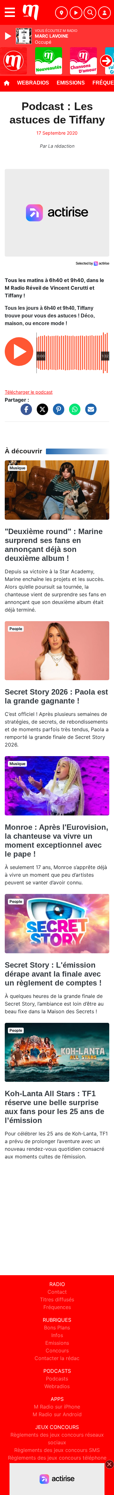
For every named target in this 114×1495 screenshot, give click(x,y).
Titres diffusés (57, 1299)
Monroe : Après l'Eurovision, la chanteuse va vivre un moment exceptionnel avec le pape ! (56, 840)
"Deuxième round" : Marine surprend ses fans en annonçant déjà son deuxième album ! (54, 544)
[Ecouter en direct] (76, 12)
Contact (57, 1292)
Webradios (33, 83)
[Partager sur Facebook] (24, 412)
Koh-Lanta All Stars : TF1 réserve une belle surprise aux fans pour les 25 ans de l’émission (54, 1107)
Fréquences (57, 1307)
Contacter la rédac (57, 1358)
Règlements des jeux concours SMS (57, 1450)
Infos (57, 1335)
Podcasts (57, 1378)
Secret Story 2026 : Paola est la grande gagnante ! (56, 696)
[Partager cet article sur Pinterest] (57, 412)
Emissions (71, 83)
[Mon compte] (104, 12)
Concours (57, 1350)
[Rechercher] (90, 12)
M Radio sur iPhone (57, 1406)
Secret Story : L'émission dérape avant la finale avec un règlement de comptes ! (53, 974)
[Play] (9, 36)
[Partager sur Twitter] (41, 412)
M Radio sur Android (57, 1414)
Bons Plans (57, 1327)
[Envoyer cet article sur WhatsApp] (73, 412)
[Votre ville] (61, 12)
